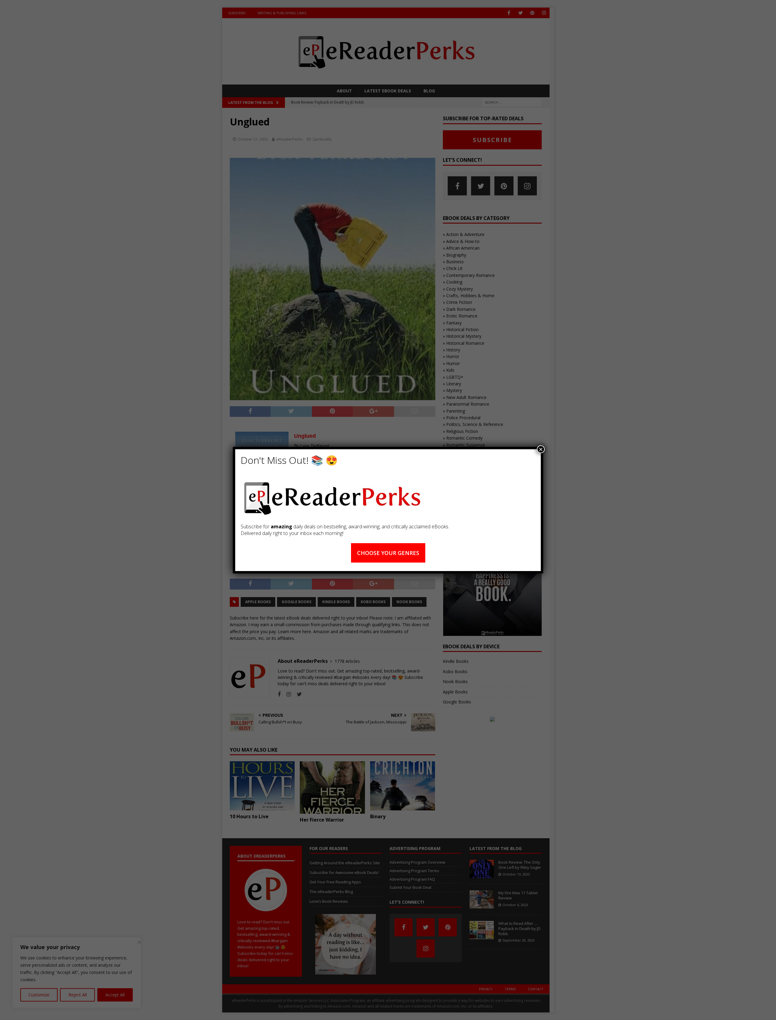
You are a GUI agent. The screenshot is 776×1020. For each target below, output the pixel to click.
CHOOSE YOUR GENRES (388, 553)
